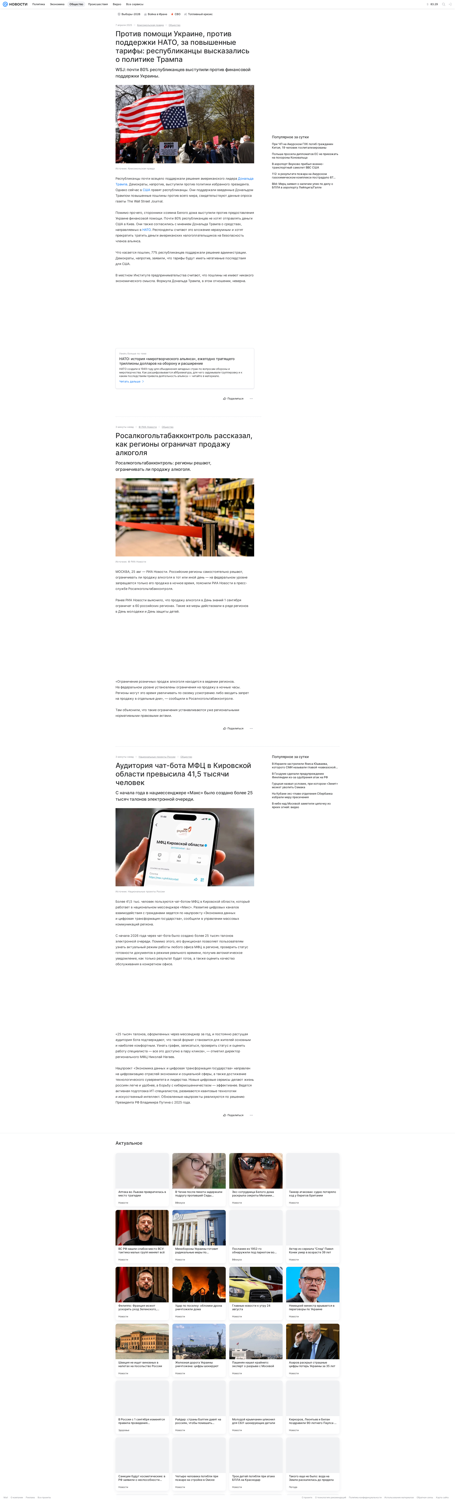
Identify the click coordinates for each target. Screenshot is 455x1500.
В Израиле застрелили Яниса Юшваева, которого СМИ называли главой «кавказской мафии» (304, 765)
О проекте (307, 1497)
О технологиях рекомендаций (330, 1497)
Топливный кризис (200, 14)
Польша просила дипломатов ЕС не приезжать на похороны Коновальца (305, 155)
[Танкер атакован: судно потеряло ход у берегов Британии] (312, 1179)
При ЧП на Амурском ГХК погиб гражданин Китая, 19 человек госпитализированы (302, 145)
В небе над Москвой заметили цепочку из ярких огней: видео (301, 805)
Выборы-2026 (131, 14)
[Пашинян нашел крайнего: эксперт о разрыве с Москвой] (256, 1350)
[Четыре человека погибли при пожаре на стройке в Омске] (199, 1464)
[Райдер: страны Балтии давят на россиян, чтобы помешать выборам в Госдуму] (199, 1407)
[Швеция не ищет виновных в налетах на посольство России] (142, 1350)
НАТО (146, 230)
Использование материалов (399, 1497)
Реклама (30, 1497)
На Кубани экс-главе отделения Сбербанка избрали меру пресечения (302, 795)
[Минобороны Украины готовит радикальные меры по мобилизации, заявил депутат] (199, 1236)
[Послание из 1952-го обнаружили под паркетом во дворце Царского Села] (256, 1236)
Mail (6, 1497)
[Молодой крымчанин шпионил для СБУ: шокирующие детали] (256, 1407)
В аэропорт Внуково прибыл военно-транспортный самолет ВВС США (298, 165)
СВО (178, 14)
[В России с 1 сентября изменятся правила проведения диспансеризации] (142, 1407)
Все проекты (44, 1497)
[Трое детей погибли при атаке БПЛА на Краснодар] (256, 1464)
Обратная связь (425, 1497)
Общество (174, 25)
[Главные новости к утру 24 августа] (256, 1293)
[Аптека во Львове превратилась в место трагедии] (142, 1179)
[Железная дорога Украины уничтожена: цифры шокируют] (199, 1350)
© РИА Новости (148, 426)
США (146, 190)
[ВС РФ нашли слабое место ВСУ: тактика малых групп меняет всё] (142, 1236)
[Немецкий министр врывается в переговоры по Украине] (312, 1293)
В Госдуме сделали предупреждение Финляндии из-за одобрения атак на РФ (300, 775)
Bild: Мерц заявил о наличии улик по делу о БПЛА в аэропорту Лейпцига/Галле (302, 185)
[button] (185, 124)
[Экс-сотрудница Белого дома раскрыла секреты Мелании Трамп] (256, 1179)
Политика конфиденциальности (365, 1497)
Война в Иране (157, 14)
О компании (17, 1497)
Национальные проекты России (157, 756)
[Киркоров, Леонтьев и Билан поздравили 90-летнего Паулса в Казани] (312, 1407)
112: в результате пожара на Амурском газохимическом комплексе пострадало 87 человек (302, 175)
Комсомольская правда (150, 25)
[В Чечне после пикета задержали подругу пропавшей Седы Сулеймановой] (199, 1179)
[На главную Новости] (17, 4)
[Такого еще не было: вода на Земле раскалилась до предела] (312, 1464)
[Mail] (5, 4)
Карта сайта (442, 1497)
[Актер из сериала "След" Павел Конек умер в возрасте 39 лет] (312, 1236)
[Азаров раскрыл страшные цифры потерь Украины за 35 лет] (312, 1350)
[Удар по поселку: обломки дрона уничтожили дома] (199, 1293)
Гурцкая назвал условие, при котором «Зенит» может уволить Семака (305, 785)
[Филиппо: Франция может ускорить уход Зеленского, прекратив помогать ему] (142, 1293)
